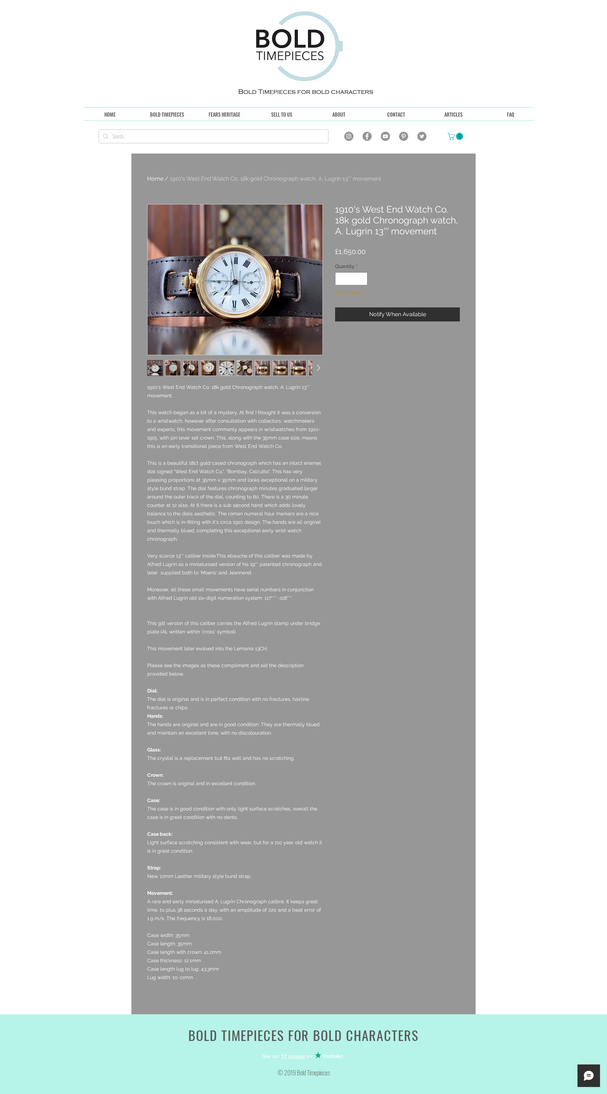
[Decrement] (340, 279)
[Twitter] (421, 136)
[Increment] (362, 279)
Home (155, 178)
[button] (456, 136)
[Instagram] (348, 136)
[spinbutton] (351, 279)
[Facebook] (367, 136)
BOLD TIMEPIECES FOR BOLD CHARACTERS (303, 1035)
